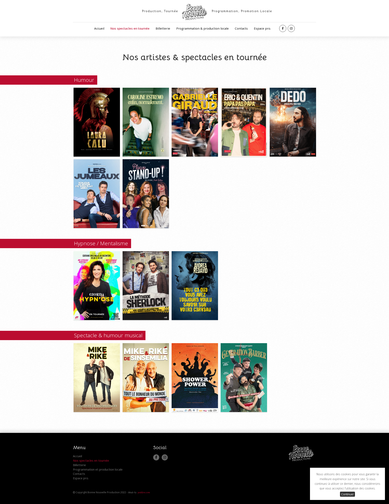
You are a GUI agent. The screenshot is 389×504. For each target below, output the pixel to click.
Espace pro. (262, 28)
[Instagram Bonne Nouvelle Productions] (291, 28)
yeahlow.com (144, 492)
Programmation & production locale (202, 28)
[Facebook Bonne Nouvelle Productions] (282, 28)
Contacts (241, 28)
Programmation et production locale (98, 469)
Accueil (99, 28)
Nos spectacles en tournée (130, 28)
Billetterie (163, 28)
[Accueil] (194, 16)
